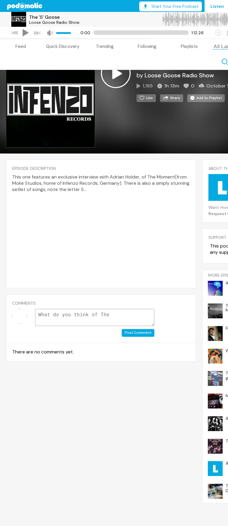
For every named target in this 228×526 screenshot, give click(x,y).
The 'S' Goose (44, 17)
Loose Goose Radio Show (54, 22)
